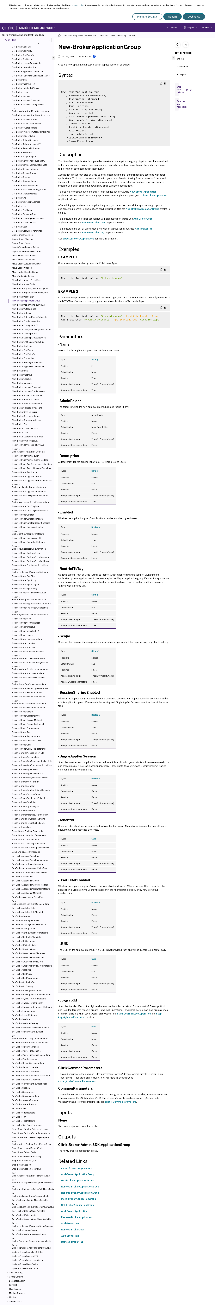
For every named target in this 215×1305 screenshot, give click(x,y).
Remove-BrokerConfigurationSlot (28, 527)
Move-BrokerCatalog (22, 268)
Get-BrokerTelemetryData (24, 214)
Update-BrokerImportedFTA (25, 1256)
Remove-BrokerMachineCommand (28, 651)
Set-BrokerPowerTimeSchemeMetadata (31, 1055)
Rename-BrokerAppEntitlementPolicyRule (32, 765)
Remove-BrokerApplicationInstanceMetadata (29, 485)
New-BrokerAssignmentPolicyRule (28, 305)
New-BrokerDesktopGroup (24, 333)
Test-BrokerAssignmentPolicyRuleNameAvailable (32, 1205)
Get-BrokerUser (19, 227)
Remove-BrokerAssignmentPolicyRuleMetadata (30, 501)
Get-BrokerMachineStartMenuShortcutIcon (30, 109)
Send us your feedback (181, 104)
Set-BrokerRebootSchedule (25, 1067)
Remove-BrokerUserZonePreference (29, 749)
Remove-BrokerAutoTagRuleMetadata (30, 510)
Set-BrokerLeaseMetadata (24, 1015)
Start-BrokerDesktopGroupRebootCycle (31, 1133)
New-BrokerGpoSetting (23, 358)
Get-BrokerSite (19, 198)
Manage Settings (147, 16)
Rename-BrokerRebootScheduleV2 (28, 823)
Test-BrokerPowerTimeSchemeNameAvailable (31, 1239)
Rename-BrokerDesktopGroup (26, 794)
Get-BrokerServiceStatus (24, 173)
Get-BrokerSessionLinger (24, 181)
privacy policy (78, 5)
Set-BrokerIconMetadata (24, 1011)
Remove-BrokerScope (22, 712)
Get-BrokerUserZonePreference (27, 231)
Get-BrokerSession (21, 177)
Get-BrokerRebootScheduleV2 (26, 144)
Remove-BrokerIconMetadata (26, 623)
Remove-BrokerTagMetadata (26, 736)
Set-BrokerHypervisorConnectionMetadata (32, 1007)
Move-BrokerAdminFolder (24, 255)
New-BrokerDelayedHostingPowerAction (31, 329)
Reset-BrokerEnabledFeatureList (27, 831)
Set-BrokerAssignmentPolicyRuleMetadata (30, 902)
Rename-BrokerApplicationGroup (27, 773)
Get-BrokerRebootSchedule (25, 140)
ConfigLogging (16, 1277)
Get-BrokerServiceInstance (25, 169)
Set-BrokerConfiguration (23, 929)
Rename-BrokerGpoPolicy (24, 802)
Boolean (95, 527)
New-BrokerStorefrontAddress (26, 420)
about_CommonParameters (120, 1101)
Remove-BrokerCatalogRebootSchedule (31, 523)
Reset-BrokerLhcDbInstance (25, 839)
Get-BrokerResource (22, 152)
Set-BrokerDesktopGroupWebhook (28, 957)
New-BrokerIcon (20, 371)
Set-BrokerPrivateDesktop (24, 1059)
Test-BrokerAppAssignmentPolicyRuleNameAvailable (32, 1181)
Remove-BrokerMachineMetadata (28, 673)
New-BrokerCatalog (21, 313)
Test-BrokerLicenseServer (24, 1230)
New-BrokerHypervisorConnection (28, 367)
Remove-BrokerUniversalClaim (26, 740)
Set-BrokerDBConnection (24, 941)
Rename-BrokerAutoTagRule (25, 782)
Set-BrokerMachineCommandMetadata (30, 1027)
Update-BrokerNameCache (25, 1264)
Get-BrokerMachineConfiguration (28, 104)
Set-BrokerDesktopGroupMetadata (28, 953)
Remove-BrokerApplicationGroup (27, 476)
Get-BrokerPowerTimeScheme (26, 124)
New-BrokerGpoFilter (22, 346)
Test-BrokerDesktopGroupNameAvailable (31, 1219)
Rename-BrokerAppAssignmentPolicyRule (32, 761)
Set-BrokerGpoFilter (21, 970)
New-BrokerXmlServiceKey (25, 441)
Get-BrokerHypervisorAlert (24, 67)
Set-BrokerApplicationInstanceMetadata (31, 889)
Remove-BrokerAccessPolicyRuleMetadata (28, 450)
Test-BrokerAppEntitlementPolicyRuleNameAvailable (32, 1187)
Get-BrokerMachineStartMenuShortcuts (31, 115)
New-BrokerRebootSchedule (25, 399)
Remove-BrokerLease (22, 635)
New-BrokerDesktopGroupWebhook (29, 338)
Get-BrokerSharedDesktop (24, 194)
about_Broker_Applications (78, 238)
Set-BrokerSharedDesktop (24, 1104)
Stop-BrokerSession (21, 1165)
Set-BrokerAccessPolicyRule (25, 856)
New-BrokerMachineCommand (26, 387)
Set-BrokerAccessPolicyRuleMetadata (30, 860)
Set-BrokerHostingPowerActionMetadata (31, 994)
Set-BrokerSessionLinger (24, 1092)
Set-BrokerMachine (21, 1019)
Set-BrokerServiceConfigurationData (29, 1084)
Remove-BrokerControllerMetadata (28, 542)
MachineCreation (17, 1293)
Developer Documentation (37, 28)
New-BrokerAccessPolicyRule (26, 280)
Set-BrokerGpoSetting (22, 986)
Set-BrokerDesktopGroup (24, 949)
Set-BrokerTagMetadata (23, 1121)
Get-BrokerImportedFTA (23, 84)
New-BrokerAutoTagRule (24, 309)
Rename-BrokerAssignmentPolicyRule (30, 777)
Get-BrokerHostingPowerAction (27, 63)
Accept (172, 16)
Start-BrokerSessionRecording (26, 1156)
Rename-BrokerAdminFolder (25, 757)
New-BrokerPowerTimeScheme (27, 395)
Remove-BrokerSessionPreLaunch (28, 724)
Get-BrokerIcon (19, 80)
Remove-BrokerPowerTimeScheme (28, 677)
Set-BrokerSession (21, 1088)
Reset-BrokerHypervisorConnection (29, 835)
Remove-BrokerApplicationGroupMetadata (32, 480)
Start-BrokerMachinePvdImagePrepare (30, 1137)
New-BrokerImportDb (22, 375)
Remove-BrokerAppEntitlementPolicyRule (31, 468)
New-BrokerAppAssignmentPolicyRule (30, 288)
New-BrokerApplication (23, 297)
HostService (15, 1289)
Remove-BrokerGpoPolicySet (25, 584)
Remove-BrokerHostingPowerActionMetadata (29, 598)
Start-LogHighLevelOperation (134, 1013)
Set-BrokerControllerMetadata (26, 937)
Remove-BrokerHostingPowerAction (29, 593)
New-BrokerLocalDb (22, 379)
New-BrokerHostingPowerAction (27, 362)
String (94, 359)
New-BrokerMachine (22, 383)
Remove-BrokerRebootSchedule (27, 692)
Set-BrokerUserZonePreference (27, 1125)
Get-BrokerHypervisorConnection (27, 71)
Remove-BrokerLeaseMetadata (27, 639)
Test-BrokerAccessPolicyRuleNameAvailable (31, 1174)
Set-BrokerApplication (22, 876)
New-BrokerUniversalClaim (25, 428)
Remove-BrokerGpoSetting (24, 588)
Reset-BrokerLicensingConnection (28, 843)
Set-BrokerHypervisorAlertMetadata (29, 999)
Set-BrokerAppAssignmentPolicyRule (29, 868)
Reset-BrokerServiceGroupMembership (30, 848)
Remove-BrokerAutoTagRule (25, 506)
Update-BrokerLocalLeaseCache (27, 1260)
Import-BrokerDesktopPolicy (25, 247)
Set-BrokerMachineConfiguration (27, 1032)
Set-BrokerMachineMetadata (25, 1047)
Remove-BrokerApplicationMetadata (29, 491)
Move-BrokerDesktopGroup (25, 272)
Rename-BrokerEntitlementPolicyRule (30, 798)
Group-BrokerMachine (22, 239)
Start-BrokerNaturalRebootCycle (27, 1148)
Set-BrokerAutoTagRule (23, 908)
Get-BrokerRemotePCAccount (26, 148)
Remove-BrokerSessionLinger (26, 716)
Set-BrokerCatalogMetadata (25, 920)
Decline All (194, 16)
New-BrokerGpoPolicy (22, 350)
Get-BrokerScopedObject (24, 156)
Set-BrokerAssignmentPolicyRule (28, 897)
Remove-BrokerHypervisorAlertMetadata (31, 603)
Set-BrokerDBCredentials (24, 945)
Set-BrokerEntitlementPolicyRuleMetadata (32, 966)
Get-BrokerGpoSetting (22, 59)
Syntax (180, 59)
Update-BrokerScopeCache (25, 1268)
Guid (93, 839)
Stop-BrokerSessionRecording (26, 1169)
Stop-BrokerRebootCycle (24, 1161)
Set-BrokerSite (19, 1108)
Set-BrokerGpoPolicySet (23, 982)
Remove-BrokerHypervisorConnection (30, 608)
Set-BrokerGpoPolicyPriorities (26, 978)
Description (182, 66)
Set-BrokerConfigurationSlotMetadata (30, 933)
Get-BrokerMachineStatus (24, 119)
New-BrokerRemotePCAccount (27, 408)
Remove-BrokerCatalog (23, 515)
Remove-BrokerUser (21, 745)
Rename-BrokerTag (21, 827)
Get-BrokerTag (19, 206)
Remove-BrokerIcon (21, 619)
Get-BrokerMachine (21, 96)
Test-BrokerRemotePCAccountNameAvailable (31, 1246)
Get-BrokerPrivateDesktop (24, 128)
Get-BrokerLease (20, 92)
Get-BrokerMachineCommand (26, 100)
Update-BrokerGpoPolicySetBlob (27, 1252)
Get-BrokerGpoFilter (21, 47)
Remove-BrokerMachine (23, 647)
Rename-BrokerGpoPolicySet (26, 806)
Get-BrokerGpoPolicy (22, 51)
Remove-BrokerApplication (24, 472)
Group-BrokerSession (22, 243)
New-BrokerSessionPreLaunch (26, 416)
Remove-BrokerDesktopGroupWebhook (30, 561)
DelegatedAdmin (17, 1281)
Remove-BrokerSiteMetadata (25, 728)
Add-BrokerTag (144, 228)
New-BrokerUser (20, 432)
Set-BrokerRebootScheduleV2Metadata (31, 1075)
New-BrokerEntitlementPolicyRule (28, 342)
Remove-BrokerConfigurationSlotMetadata (28, 532)
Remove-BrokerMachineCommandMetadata (28, 657)
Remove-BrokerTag (21, 732)
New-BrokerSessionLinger (24, 412)
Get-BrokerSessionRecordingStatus (29, 189)
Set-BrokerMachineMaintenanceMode (30, 1042)
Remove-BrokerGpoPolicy (24, 580)
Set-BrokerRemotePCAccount (26, 1080)
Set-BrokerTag (19, 1117)
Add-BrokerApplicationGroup (142, 209)
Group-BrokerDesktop (22, 235)
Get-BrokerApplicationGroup (77, 1180)
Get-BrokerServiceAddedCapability (28, 161)
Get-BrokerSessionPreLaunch (26, 185)
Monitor (12, 1297)
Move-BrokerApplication (23, 259)
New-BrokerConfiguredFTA (25, 325)
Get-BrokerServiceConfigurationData (29, 165)
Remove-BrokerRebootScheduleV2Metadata (29, 702)
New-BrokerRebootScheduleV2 (27, 403)
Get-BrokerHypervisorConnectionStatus (31, 76)
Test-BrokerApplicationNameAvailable (30, 1200)
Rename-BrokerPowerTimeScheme (28, 819)
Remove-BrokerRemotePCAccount (28, 707)
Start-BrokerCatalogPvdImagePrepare (30, 1129)
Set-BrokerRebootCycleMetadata (28, 1063)
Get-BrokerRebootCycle (23, 136)
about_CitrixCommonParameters (77, 1081)
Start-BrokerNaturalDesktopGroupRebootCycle (31, 1142)
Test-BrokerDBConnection (24, 1215)
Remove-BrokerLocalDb (23, 643)
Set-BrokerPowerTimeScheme (26, 1051)
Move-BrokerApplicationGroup (26, 264)
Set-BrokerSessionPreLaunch (26, 1100)
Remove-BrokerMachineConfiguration (30, 662)
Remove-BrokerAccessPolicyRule (28, 445)
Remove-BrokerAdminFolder (25, 456)
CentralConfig (16, 1272)
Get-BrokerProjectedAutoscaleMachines (31, 132)
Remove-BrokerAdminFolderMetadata (30, 460)
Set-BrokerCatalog (21, 916)
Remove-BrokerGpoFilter (23, 576)
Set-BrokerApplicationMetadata (27, 893)
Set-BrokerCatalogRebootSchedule (29, 924)
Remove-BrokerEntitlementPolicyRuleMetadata (30, 570)
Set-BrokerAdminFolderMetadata (27, 864)
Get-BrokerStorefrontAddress (26, 202)
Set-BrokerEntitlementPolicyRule (27, 962)
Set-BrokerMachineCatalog (25, 1023)
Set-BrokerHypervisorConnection (27, 1003)
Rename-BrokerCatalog (23, 786)
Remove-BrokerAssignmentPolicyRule (30, 495)
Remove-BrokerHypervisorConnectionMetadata (30, 613)
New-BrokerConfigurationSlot (26, 321)
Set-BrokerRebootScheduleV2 (26, 1071)
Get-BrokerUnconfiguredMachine (28, 218)
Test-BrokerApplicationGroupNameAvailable (30, 1194)
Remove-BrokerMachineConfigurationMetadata (30, 668)
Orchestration (15, 1301)
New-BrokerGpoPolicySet (24, 354)
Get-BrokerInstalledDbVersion (26, 88)
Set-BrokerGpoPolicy (22, 974)
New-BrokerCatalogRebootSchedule (29, 317)
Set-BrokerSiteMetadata (23, 1113)
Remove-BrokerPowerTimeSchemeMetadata (29, 683)
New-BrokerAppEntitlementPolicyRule (30, 293)
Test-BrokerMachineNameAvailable (29, 1234)
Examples (181, 74)
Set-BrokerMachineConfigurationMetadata (30, 1037)
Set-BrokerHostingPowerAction (27, 990)
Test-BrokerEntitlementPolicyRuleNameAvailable (32, 1224)
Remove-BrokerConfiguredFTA (27, 538)
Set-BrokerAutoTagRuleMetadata (28, 912)
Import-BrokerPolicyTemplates (26, 251)
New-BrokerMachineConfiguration (28, 391)
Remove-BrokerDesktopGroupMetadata (30, 557)
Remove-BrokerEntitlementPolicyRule (30, 565)
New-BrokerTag (19, 424)
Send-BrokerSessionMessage (26, 852)
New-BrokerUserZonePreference (27, 437)
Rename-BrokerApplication (25, 769)
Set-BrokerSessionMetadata (25, 1096)
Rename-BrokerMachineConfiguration (30, 815)
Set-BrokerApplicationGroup (25, 881)
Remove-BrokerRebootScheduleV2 (28, 696)
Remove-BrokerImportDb (23, 627)
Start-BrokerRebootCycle (24, 1152)
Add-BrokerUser (142, 218)
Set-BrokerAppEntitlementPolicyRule (29, 872)
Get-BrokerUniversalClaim (24, 222)
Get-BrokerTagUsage (22, 210)
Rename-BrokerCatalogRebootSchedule (31, 790)
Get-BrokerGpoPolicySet (23, 55)
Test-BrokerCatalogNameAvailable (28, 1211)
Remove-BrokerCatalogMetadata (27, 519)
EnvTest (13, 1285)
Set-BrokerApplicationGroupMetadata (30, 885)
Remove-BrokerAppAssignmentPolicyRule (32, 464)
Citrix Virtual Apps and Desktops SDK (80, 36)
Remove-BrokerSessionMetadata (27, 720)
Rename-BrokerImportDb (24, 811)
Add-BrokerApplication (154, 195)
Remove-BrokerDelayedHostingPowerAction (29, 547)
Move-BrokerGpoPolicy (23, 276)
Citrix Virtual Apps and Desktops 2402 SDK (118, 36)
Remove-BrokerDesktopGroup (26, 553)
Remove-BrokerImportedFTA (25, 631)
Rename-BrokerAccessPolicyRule (28, 753)
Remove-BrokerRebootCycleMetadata (30, 688)
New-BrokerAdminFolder (24, 284)
